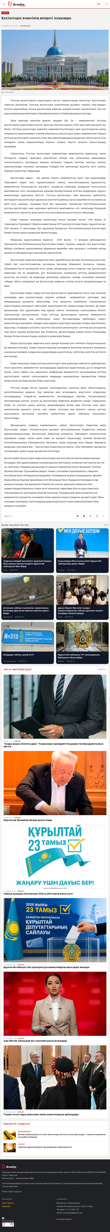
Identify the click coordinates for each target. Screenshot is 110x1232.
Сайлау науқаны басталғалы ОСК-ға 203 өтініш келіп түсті (38, 893)
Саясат (17, 741)
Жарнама (6, 1206)
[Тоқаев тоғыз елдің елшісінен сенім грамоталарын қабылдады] (55, 1077)
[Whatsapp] (97, 516)
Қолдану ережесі (64, 1219)
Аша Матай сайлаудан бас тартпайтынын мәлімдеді (35, 1040)
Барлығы (102, 669)
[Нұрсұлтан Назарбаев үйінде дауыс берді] (55, 783)
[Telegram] (84, 516)
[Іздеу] (106, 4)
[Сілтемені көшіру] (103, 516)
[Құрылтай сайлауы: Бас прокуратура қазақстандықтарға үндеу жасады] (55, 930)
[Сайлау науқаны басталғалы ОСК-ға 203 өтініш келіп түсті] (55, 856)
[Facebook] (77, 516)
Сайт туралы (8, 1203)
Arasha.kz (25, 26)
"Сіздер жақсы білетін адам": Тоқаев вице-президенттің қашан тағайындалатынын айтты (53, 745)
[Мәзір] (3, 4)
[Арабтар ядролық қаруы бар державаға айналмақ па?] (9, 1147)
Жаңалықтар (24, 1132)
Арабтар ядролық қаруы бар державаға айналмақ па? (45, 1147)
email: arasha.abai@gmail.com (70, 1212)
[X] (90, 516)
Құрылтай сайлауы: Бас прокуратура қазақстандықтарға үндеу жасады (46, 967)
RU (98, 4)
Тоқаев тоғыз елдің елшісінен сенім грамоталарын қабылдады (41, 1114)
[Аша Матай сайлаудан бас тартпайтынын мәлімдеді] (55, 1004)
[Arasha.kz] (16, 4)
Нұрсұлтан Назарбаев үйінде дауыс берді (27, 820)
